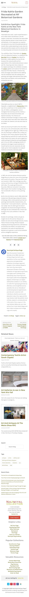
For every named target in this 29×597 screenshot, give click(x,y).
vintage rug (21, 237)
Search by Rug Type (14, 567)
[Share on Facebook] (10, 244)
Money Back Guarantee (14, 562)
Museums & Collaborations (14, 569)
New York (3, 57)
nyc (24, 316)
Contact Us (14, 514)
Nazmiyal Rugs (18, 239)
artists (21, 316)
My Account (14, 531)
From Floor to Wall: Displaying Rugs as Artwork (13, 477)
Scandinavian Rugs (14, 544)
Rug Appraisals (14, 566)
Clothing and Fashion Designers (9, 460)
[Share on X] (14, 244)
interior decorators (6, 462)
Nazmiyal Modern (14, 545)
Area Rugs (14, 532)
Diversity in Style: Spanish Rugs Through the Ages (13, 486)
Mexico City (20, 106)
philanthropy (5, 465)
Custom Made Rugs (14, 560)
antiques (4, 457)
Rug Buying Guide (14, 527)
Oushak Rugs (14, 549)
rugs (11, 465)
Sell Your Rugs (14, 525)
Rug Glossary (14, 564)
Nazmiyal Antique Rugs (14, 250)
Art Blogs (4, 7)
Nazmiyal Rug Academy (14, 536)
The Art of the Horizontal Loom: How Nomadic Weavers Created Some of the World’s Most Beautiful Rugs (12, 482)
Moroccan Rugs (14, 551)
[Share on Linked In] (18, 244)
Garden (24, 53)
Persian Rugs (14, 553)
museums (15, 462)
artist (5, 68)
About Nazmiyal (14, 529)
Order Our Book (14, 573)
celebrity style (16, 457)
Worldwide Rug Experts (14, 571)
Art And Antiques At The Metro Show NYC (12, 424)
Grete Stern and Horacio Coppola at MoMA (7, 326)
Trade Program (14, 517)
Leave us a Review (14, 534)
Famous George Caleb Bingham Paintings (21, 326)
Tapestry (8, 239)
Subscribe (20, 578)
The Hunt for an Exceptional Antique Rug (11, 475)
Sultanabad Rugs (14, 547)
